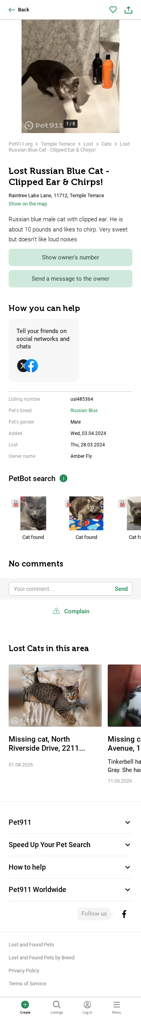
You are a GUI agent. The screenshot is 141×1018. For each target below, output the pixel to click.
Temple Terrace (58, 144)
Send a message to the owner (70, 278)
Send (121, 588)
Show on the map (28, 204)
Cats (106, 144)
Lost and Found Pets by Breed (41, 958)
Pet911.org (21, 144)
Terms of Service (27, 984)
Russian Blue (84, 410)
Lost (88, 144)
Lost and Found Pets (31, 945)
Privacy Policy (24, 971)
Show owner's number (70, 257)
